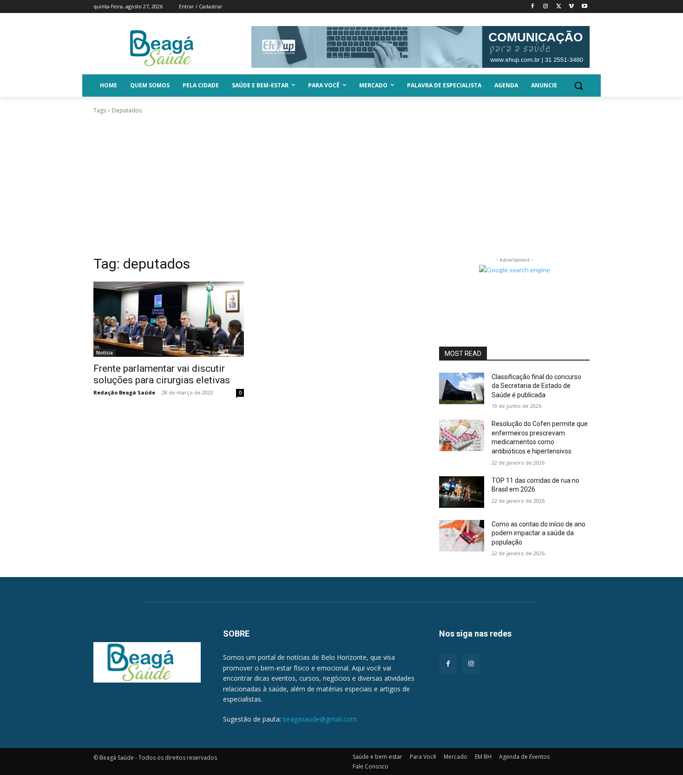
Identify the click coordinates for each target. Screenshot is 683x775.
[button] (578, 85)
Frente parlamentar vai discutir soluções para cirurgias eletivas (161, 374)
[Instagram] (545, 6)
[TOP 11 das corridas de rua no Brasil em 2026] (461, 492)
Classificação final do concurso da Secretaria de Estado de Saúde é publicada (536, 386)
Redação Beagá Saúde (124, 392)
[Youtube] (584, 6)
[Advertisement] (341, 185)
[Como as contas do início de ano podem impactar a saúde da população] (461, 536)
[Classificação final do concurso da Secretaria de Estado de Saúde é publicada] (461, 388)
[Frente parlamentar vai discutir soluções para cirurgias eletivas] (168, 319)
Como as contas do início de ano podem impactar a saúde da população (538, 533)
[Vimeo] (571, 6)
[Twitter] (558, 6)
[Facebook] (532, 6)
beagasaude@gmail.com (320, 719)
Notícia (104, 352)
